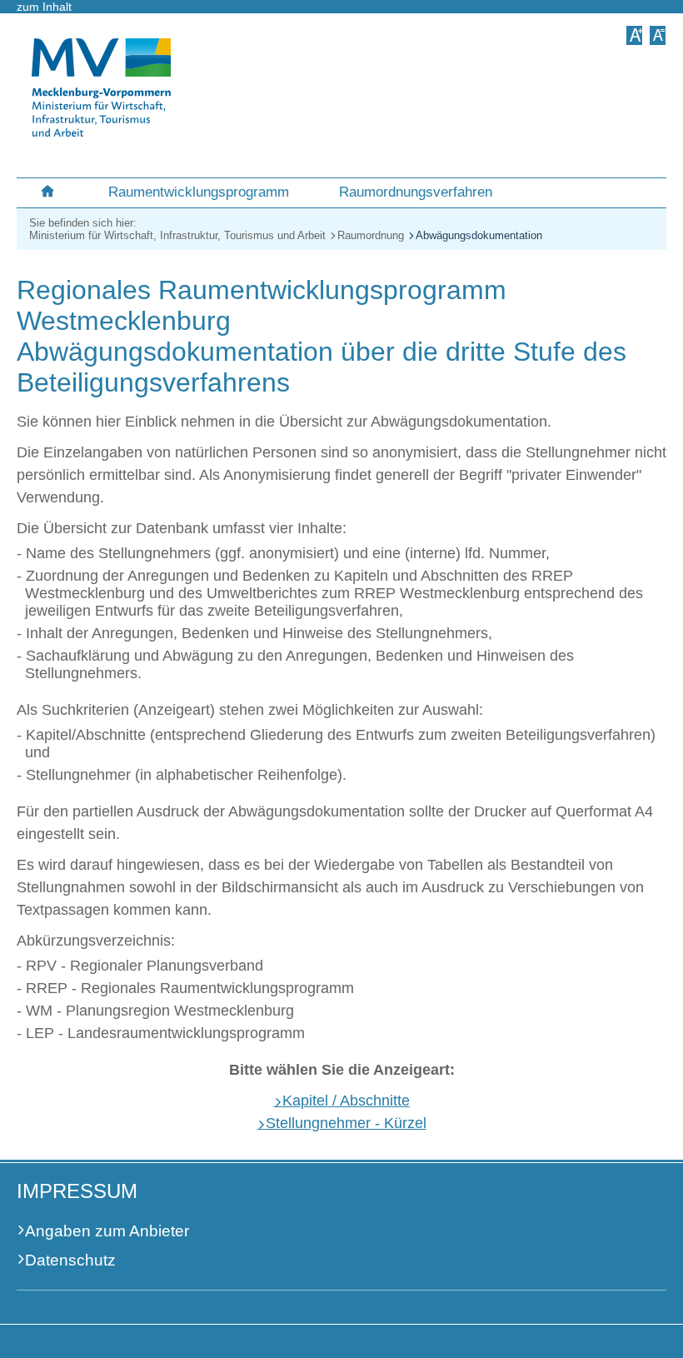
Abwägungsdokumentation (479, 235)
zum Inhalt (44, 6)
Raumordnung (370, 235)
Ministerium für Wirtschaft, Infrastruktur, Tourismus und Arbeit (177, 235)
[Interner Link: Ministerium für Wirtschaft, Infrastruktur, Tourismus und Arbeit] (101, 132)
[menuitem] (50, 186)
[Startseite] (50, 186)
